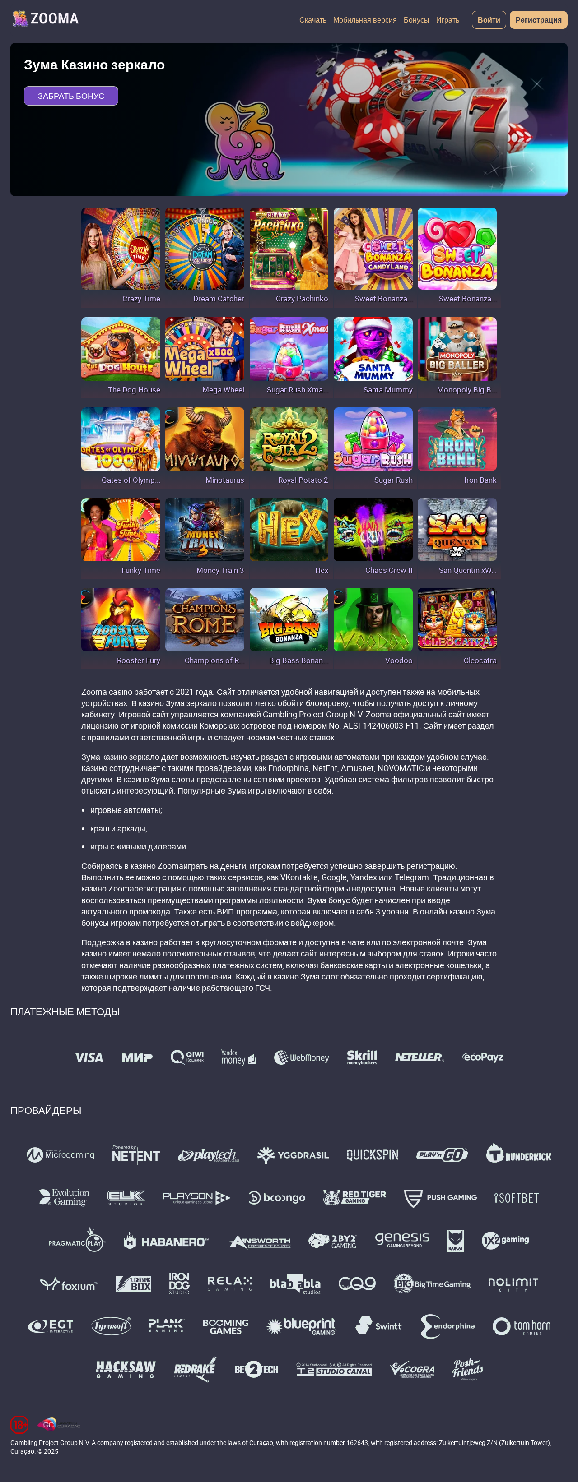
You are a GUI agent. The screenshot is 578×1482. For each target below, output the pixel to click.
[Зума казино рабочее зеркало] (45, 19)
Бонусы (416, 20)
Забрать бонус (71, 95)
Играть (447, 20)
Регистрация (539, 20)
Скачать (312, 20)
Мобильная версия (365, 20)
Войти (489, 20)
